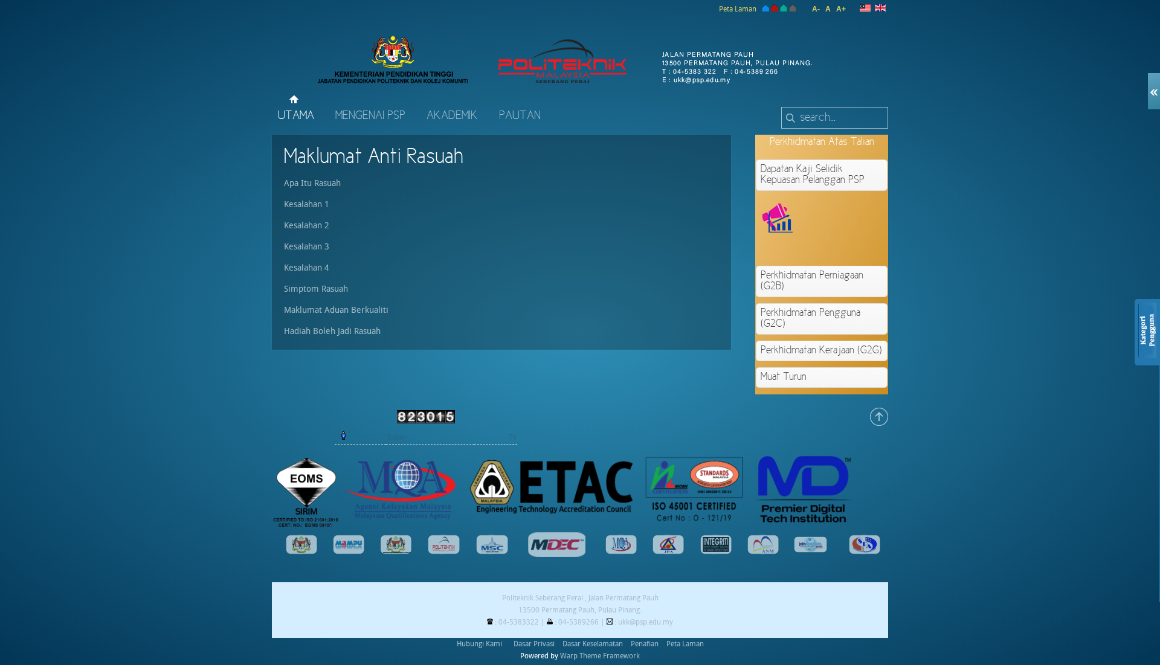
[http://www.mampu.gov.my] (348, 552)
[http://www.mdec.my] (556, 554)
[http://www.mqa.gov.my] (621, 552)
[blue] (764, 9)
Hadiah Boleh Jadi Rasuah (332, 331)
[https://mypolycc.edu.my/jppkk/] (443, 552)
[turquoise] (783, 9)
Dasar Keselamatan (592, 644)
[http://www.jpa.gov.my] (668, 552)
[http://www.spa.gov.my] (864, 552)
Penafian (645, 644)
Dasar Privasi (534, 644)
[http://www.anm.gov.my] (763, 552)
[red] (774, 9)
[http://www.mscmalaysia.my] (492, 552)
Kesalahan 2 (306, 225)
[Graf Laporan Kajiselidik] (865, 247)
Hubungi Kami (479, 644)
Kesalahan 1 (306, 204)
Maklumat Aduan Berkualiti (336, 310)
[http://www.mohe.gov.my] (396, 552)
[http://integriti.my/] (716, 552)
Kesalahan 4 (306, 268)
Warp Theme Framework (600, 656)
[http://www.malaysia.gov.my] (301, 552)
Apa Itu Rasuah (312, 183)
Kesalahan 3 (306, 247)
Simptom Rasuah (316, 289)
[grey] (792, 9)
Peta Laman (737, 9)
